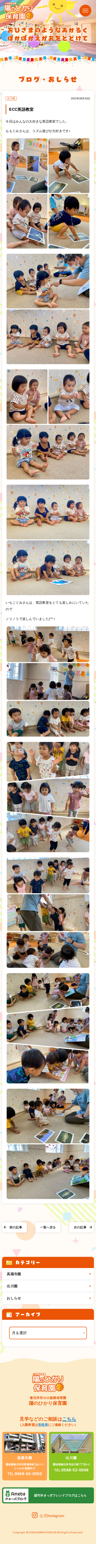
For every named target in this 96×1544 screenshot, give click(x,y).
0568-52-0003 (24, 1473)
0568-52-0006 (71, 1470)
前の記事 (16, 1227)
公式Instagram (52, 1516)
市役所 (43, 1425)
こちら (69, 1418)
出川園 (12, 1286)
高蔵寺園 (14, 1274)
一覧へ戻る (48, 1227)
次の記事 (80, 1227)
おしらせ (14, 1298)
